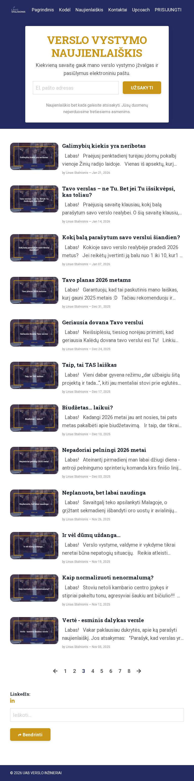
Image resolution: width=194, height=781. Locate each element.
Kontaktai (117, 9)
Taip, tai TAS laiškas (89, 365)
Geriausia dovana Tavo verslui (102, 322)
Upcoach (141, 9)
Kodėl (64, 9)
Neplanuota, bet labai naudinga (104, 493)
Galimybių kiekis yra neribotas (104, 146)
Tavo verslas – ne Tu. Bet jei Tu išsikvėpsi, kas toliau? (118, 191)
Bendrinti (31, 734)
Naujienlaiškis (89, 9)
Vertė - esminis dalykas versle (103, 620)
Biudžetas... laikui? (87, 407)
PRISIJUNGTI (168, 9)
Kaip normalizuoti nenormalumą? (107, 577)
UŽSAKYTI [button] (142, 87)
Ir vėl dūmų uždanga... (91, 535)
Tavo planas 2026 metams (96, 280)
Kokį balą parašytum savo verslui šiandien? (121, 237)
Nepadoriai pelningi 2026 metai (104, 450)
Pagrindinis (43, 9)
